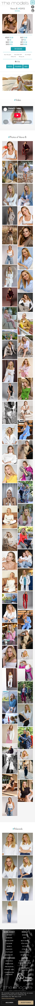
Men (24, 938)
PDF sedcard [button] (18, 49)
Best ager (24, 940)
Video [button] (26, 66)
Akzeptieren (26, 1002)
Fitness (24, 949)
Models (25, 932)
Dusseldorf (9, 940)
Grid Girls (9, 961)
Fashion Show (24, 952)
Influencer (25, 955)
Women (24, 935)
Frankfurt (9, 955)
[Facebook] (32, 7)
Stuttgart (9, 952)
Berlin (9, 935)
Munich (9, 946)
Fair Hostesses (9, 958)
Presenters (9, 966)
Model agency (9, 932)
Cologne (9, 943)
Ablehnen (9, 1002)
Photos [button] (9, 66)
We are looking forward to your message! (24, 963)
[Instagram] (32, 11)
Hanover (9, 949)
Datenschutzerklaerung (8, 998)
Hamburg (9, 938)
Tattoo (24, 946)
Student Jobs (9, 969)
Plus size (24, 943)
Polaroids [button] (18, 66)
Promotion (9, 964)
